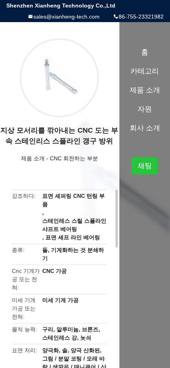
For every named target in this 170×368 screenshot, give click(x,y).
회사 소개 (145, 128)
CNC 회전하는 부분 (74, 158)
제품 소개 (33, 158)
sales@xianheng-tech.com (66, 16)
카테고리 (144, 71)
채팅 (145, 166)
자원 (145, 109)
